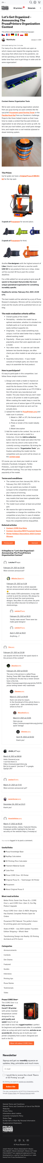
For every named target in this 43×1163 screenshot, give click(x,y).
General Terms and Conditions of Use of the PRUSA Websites (21, 1107)
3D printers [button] (18, 7)
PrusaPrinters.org (30, 412)
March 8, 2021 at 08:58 (12, 756)
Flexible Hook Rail (9, 115)
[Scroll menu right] (40, 8)
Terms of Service (25, 1093)
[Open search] (31, 2)
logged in (13, 840)
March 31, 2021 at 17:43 (12, 785)
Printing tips (8, 978)
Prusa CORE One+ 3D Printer (17, 875)
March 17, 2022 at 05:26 (12, 824)
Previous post (8, 543)
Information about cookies (12, 1113)
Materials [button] (31, 8)
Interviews (8, 974)
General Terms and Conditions (14, 1104)
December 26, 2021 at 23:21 (14, 804)
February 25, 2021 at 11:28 (17, 584)
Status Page (7, 1118)
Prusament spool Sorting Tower (22, 112)
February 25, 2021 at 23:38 (13, 652)
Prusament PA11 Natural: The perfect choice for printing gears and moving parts (20, 922)
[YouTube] (27, 1140)
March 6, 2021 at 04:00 (19, 697)
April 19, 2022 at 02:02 (25, 737)
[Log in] (35, 2)
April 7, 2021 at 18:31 (18, 633)
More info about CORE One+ (21, 1043)
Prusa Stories (9, 983)
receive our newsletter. (26, 1082)
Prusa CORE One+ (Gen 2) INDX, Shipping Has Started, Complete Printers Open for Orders (20, 913)
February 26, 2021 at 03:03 (17, 671)
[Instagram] (19, 1140)
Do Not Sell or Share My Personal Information (19, 1121)
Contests (7, 955)
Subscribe (10, 1086)
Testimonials (8, 988)
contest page (14, 457)
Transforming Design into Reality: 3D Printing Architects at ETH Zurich (21, 937)
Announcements (10, 950)
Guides (6, 969)
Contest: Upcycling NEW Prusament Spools (23, 531)
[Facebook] (15, 1140)
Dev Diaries (8, 960)
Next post (35, 543)
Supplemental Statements (12, 1123)
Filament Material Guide (15, 866)
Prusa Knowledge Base (14, 852)
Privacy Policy (12, 1093)
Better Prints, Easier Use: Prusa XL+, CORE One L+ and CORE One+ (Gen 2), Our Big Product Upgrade (20, 903)
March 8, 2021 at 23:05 (22, 718)
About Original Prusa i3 (14, 889)
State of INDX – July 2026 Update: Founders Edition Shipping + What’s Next (21, 930)
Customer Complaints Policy (13, 1116)
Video (6, 992)
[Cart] (39, 2)
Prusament (15, 240)
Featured (7, 964)
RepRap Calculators (13, 856)
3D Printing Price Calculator (16, 861)
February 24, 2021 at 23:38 (13, 568)
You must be (6, 840)
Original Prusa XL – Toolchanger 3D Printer (22, 880)
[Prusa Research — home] (5, 8)
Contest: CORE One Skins (16, 528)
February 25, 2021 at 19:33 (20, 616)
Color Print (9, 870)
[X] (23, 1140)
